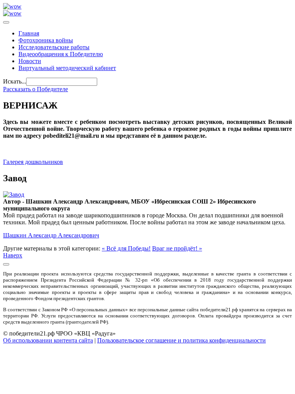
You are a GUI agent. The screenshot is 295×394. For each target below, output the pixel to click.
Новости (29, 61)
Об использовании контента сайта (48, 340)
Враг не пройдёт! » (177, 248)
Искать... (14, 81)
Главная (28, 33)
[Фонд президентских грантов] (12, 13)
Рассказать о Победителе (35, 89)
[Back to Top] (6, 264)
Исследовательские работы (53, 47)
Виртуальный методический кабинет (67, 68)
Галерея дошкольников (33, 162)
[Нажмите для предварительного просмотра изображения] (13, 194)
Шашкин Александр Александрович (51, 235)
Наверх (12, 255)
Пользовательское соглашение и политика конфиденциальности (181, 340)
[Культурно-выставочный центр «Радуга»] (12, 6)
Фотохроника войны (45, 40)
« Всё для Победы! (126, 248)
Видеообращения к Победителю (60, 54)
